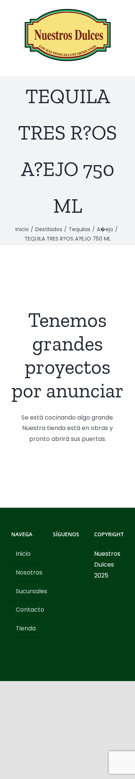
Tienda (26, 628)
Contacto (26, 609)
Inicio (23, 553)
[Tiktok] (75, 554)
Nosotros (26, 572)
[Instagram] (65, 554)
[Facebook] (55, 554)
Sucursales (26, 591)
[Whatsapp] (55, 567)
